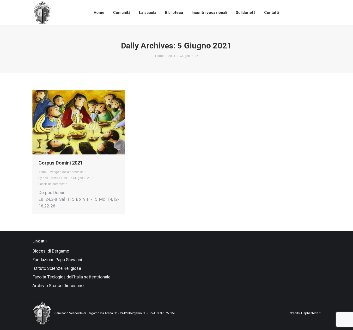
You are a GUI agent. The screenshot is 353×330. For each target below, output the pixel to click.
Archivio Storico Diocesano (58, 285)
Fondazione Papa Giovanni (57, 259)
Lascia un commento (52, 184)
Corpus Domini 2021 (60, 163)
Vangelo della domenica (67, 172)
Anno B (43, 172)
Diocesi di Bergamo (50, 250)
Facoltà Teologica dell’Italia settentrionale (71, 276)
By (52, 178)
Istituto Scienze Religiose (57, 268)
